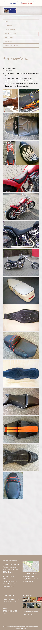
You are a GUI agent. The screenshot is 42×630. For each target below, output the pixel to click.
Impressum (18, 628)
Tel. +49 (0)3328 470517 (25, 4)
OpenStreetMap (28, 576)
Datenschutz (23, 628)
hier (31, 614)
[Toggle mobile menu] (38, 9)
